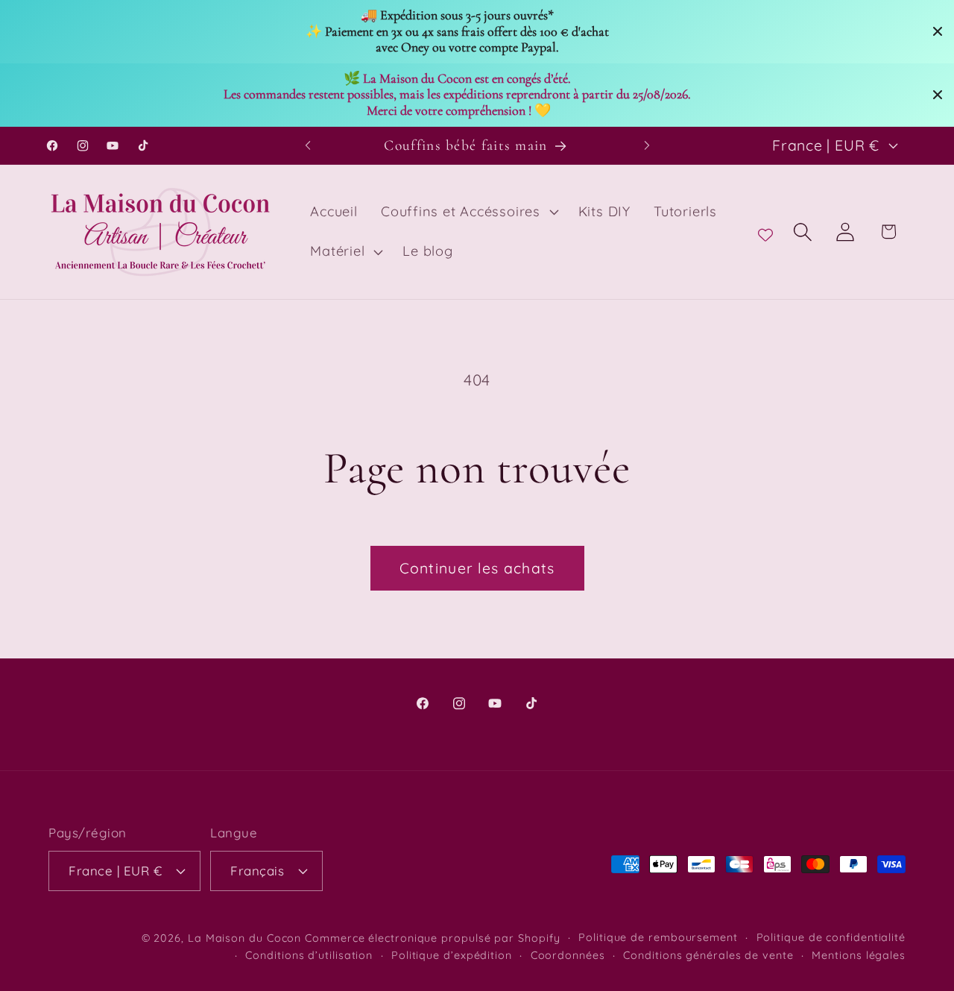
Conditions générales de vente (708, 954)
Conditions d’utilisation (309, 954)
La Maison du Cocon (246, 937)
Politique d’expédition (451, 954)
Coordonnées (568, 954)
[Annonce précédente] (307, 145)
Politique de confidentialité (831, 936)
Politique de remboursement (658, 936)
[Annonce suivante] (647, 145)
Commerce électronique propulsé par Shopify (432, 937)
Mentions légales (859, 954)
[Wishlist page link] (765, 231)
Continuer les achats (477, 568)
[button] (467, 212)
